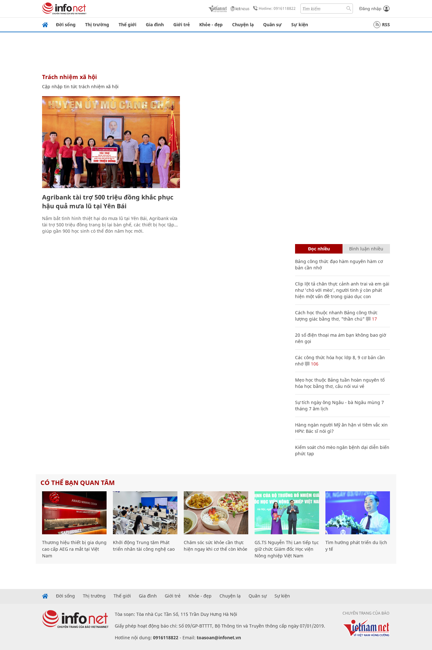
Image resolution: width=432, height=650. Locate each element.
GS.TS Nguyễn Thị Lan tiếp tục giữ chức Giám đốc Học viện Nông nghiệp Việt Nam (287, 549)
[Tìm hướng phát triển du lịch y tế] (357, 512)
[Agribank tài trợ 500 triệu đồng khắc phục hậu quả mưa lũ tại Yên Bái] (111, 142)
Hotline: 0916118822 (277, 8)
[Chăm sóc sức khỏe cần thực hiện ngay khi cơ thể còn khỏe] (216, 512)
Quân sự (272, 24)
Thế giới (127, 24)
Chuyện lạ (243, 24)
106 (314, 364)
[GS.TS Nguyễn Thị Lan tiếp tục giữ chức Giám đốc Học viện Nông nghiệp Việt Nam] (287, 512)
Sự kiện (299, 24)
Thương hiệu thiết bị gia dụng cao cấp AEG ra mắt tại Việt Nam (74, 549)
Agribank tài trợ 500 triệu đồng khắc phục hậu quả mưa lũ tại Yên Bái (107, 201)
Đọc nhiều (319, 249)
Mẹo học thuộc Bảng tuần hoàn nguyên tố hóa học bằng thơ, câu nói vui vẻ (340, 383)
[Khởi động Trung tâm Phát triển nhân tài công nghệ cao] (145, 512)
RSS (386, 24)
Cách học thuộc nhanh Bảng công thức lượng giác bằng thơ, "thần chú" (336, 316)
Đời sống (66, 24)
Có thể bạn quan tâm (77, 482)
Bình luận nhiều (366, 249)
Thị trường (97, 24)
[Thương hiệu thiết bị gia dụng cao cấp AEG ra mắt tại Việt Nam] (74, 512)
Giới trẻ (181, 24)
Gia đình (155, 24)
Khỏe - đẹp (211, 24)
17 (374, 319)
